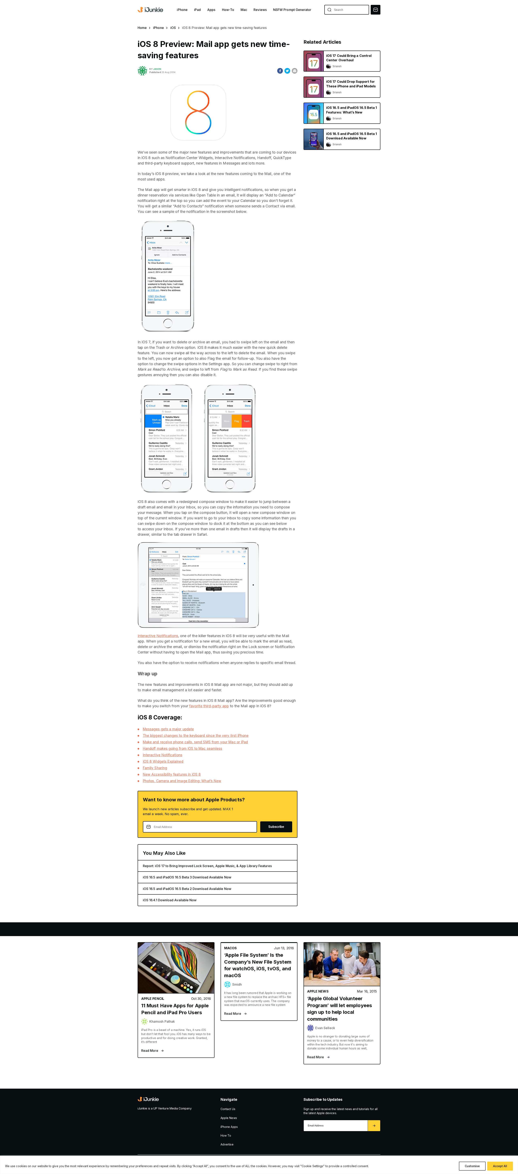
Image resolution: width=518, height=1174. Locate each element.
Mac (244, 10)
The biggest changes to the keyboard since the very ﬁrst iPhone (195, 736)
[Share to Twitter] (287, 71)
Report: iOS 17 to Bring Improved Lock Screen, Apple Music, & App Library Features (207, 866)
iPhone (182, 10)
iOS (173, 28)
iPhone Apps (229, 1126)
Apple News (229, 1118)
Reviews (260, 10)
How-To (228, 10)
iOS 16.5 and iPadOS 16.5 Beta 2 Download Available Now (187, 889)
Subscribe (276, 826)
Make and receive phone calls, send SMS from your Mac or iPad (195, 742)
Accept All (500, 1166)
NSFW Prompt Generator (292, 10)
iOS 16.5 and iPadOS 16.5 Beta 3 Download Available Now (187, 877)
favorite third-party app (209, 706)
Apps (211, 10)
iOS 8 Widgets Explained (163, 761)
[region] (259, 1165)
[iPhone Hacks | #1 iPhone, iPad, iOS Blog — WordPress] (151, 10)
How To (226, 1135)
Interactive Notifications (158, 636)
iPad (197, 10)
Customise (472, 1166)
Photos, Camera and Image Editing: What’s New (182, 781)
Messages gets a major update (168, 729)
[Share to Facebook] (280, 71)
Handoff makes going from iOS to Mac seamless (182, 749)
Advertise (227, 1144)
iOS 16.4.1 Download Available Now (169, 900)
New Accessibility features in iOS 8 (172, 774)
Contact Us (228, 1109)
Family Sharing (155, 768)
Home (142, 28)
